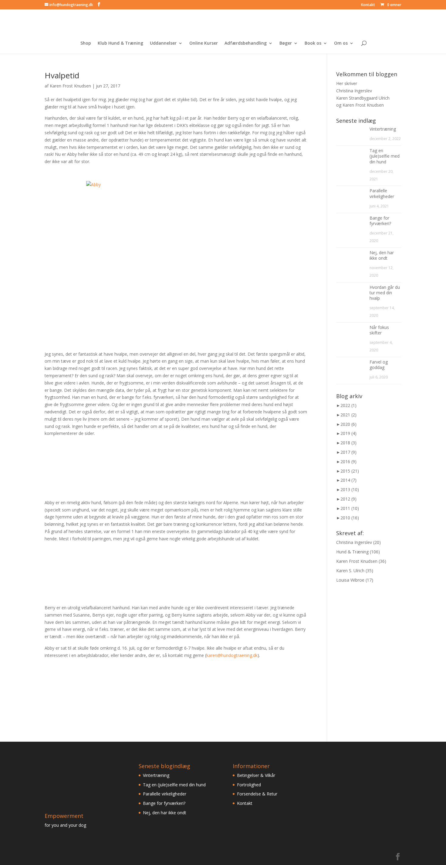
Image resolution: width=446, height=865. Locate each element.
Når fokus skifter (379, 330)
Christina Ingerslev (354, 542)
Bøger (285, 43)
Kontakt (368, 5)
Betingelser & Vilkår (256, 775)
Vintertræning (383, 129)
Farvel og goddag (379, 364)
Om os (341, 43)
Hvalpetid (62, 75)
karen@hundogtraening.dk (232, 655)
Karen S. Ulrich (350, 570)
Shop (85, 43)
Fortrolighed (249, 785)
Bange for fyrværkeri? (380, 220)
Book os (313, 43)
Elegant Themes (87, 857)
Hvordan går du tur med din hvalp (385, 292)
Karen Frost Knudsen (70, 86)
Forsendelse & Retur (257, 794)
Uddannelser (163, 43)
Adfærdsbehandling (246, 43)
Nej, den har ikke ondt (382, 255)
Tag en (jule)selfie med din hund (385, 156)
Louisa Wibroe (350, 580)
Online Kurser (203, 43)
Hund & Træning (352, 552)
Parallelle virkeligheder (382, 193)
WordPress (141, 857)
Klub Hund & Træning (120, 43)
